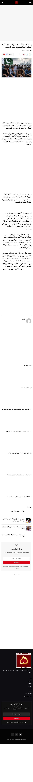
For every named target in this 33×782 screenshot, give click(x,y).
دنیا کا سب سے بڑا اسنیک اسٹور (25, 387)
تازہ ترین (30, 681)
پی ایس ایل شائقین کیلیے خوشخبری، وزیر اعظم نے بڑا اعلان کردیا (19, 475)
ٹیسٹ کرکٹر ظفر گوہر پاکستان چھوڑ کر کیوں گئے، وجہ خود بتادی (19, 497)
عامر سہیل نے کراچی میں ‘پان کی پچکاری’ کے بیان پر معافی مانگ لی (18, 431)
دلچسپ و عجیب (28, 693)
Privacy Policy (25, 566)
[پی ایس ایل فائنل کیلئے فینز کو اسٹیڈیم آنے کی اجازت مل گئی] (16, 442)
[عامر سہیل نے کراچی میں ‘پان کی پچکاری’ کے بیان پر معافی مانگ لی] (16, 420)
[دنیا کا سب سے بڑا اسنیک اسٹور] (16, 377)
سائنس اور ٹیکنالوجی (27, 696)
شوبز (30, 691)
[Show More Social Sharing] (20, 54)
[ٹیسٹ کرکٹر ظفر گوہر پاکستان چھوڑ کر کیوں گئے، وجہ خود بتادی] (16, 486)
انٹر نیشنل (29, 686)
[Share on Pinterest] (23, 54)
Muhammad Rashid (19, 739)
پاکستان (30, 683)
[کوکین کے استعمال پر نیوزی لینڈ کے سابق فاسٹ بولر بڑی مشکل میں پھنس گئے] (16, 398)
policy (19, 722)
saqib (30, 50)
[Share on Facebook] (30, 54)
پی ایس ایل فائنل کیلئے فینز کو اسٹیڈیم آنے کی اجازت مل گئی (20, 453)
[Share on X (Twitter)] (27, 54)
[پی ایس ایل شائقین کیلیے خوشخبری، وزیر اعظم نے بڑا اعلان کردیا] (16, 464)
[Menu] (30, 2)
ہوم (30, 678)
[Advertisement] (16, 23)
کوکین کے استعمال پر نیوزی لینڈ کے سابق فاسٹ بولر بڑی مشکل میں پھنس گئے (16, 409)
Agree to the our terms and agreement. (16, 722)
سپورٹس (30, 688)
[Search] (2, 2)
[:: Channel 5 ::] (16, 2)
